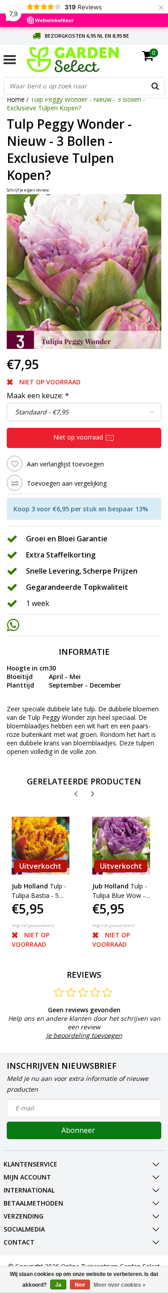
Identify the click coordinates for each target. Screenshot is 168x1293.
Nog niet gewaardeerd (33, 925)
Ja (58, 1285)
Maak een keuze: (38, 396)
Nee (80, 1285)
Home (16, 99)
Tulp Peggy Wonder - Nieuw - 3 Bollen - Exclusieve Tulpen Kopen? (76, 103)
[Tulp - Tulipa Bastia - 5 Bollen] (40, 846)
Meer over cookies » (120, 1285)
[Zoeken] (155, 86)
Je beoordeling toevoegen (84, 1035)
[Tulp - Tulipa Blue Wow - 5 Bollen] (121, 846)
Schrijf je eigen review (28, 190)
